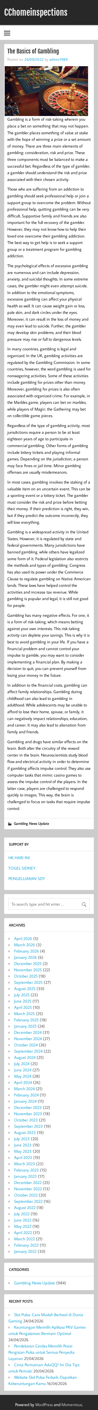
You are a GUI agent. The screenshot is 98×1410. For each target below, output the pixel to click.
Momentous (71, 1404)
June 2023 (23, 1144)
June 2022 (22, 1220)
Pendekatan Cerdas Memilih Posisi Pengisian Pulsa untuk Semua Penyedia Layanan (41, 1352)
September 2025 (28, 982)
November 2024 (28, 1038)
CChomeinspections (35, 12)
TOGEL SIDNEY (22, 868)
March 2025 (24, 1013)
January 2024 (25, 1101)
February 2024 (26, 1094)
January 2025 (25, 1026)
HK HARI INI (19, 857)
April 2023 (23, 1157)
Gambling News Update (31, 823)
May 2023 (23, 1151)
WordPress (44, 1404)
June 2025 (22, 1001)
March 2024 (24, 1088)
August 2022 (25, 1207)
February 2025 (26, 1019)
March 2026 (24, 944)
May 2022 (22, 1226)
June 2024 (22, 1069)
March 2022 (24, 1238)
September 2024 (28, 1051)
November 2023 (28, 1113)
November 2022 (28, 1188)
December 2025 (28, 963)
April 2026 (23, 938)
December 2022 (28, 1182)
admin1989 (58, 59)
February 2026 (26, 951)
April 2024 (23, 1082)
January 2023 (25, 1176)
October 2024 (26, 1044)
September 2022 (28, 1201)
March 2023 (24, 1163)
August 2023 (25, 1132)
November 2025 (28, 969)
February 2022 (26, 1245)
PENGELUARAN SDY (26, 878)
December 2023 (28, 1107)
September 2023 (28, 1126)
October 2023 (26, 1119)
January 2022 (25, 1251)
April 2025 (23, 1007)
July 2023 (22, 1138)
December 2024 (28, 1032)
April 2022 (23, 1232)
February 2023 (26, 1170)
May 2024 (22, 1076)
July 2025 (22, 994)
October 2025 (26, 976)
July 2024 (22, 1063)
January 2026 (25, 957)
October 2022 (26, 1195)
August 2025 (25, 988)
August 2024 (25, 1057)
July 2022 (22, 1213)
